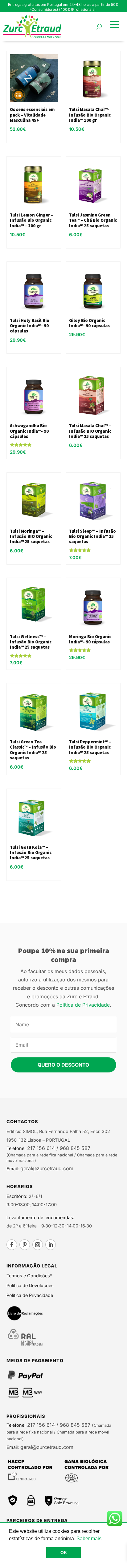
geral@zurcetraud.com (46, 1168)
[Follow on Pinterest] (24, 1244)
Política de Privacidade (83, 1005)
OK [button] (63, 1552)
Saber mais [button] (88, 1538)
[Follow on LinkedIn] (50, 1244)
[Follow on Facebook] (11, 1244)
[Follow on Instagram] (37, 1244)
